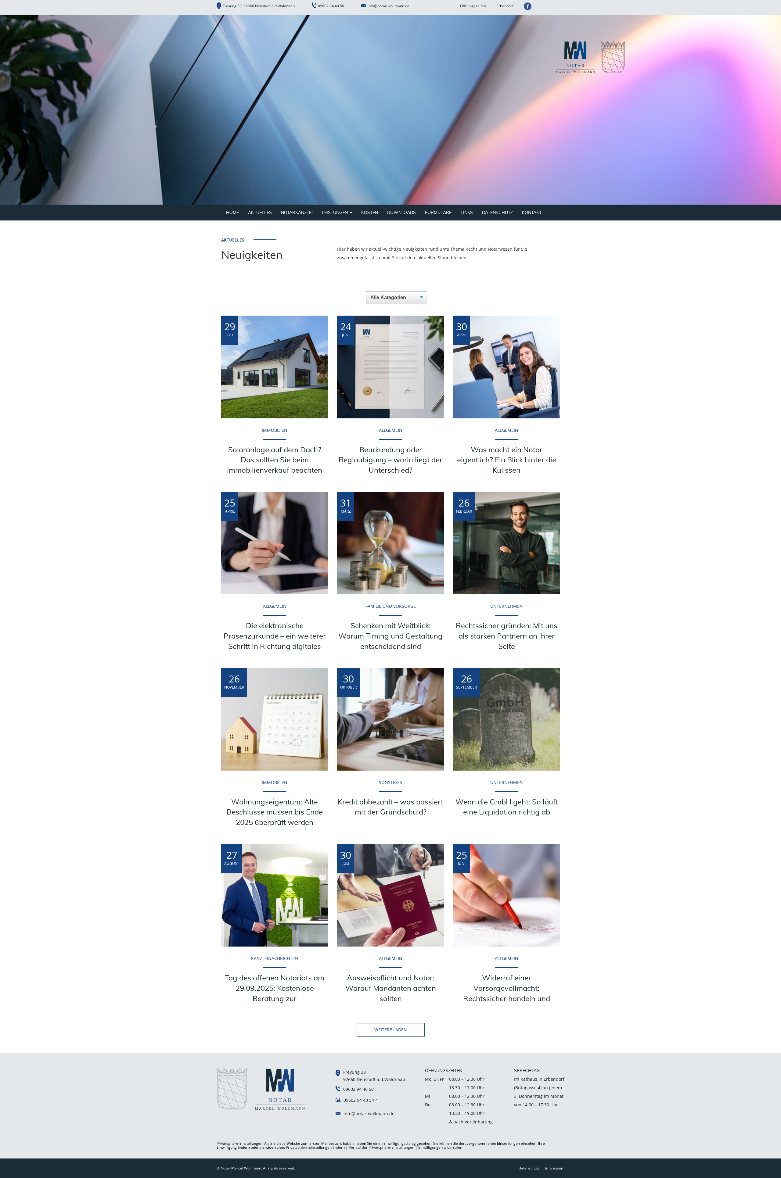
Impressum (554, 1168)
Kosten (369, 212)
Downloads (401, 212)
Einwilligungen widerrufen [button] (440, 1147)
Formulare (438, 212)
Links (467, 212)
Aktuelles (260, 212)
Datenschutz (497, 212)
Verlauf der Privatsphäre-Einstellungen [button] (381, 1147)
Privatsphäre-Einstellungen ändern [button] (315, 1147)
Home (232, 212)
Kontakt (532, 212)
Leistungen (335, 212)
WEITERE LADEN (390, 1030)
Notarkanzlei (297, 212)
